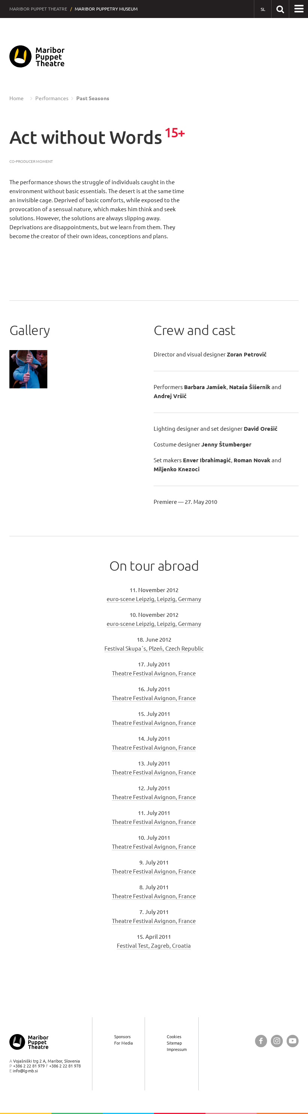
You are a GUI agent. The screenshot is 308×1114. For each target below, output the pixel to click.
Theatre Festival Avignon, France (154, 673)
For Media (123, 1042)
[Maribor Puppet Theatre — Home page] (37, 56)
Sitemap (174, 1042)
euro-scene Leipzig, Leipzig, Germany (154, 599)
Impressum (177, 1049)
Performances (51, 98)
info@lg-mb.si (25, 1070)
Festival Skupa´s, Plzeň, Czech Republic (154, 648)
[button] (299, 9)
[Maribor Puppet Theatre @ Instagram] (277, 1041)
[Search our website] (280, 9)
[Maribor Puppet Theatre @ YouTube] (293, 1041)
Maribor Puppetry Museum (106, 9)
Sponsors (122, 1036)
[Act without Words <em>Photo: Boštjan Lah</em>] (28, 369)
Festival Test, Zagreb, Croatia (154, 946)
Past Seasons (92, 98)
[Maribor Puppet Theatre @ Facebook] (261, 1041)
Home (16, 98)
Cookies (174, 1036)
